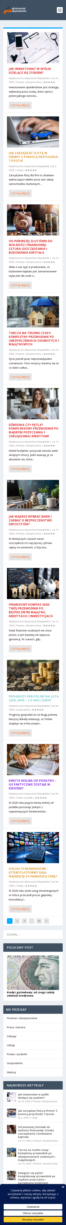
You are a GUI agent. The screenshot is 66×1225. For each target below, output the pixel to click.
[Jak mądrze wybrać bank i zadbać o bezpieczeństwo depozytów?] (33, 495)
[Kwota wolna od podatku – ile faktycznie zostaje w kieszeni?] (33, 759)
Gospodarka (23, 709)
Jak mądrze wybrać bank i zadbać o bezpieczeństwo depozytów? (30, 520)
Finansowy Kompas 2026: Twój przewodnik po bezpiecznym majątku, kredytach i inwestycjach (31, 610)
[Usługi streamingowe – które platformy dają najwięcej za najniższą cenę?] (33, 847)
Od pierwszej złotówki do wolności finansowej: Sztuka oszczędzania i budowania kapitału (30, 246)
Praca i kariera (16, 1027)
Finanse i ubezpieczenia (28, 82)
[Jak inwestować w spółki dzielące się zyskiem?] (33, 47)
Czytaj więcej (20, 105)
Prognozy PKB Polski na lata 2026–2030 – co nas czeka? (34, 698)
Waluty (11, 1072)
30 (39, 921)
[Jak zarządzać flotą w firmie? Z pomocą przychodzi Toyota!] (33, 132)
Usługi (19, 170)
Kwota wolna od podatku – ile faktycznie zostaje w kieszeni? (32, 784)
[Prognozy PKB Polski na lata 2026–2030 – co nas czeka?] (33, 675)
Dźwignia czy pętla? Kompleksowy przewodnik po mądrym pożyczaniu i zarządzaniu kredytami (33, 430)
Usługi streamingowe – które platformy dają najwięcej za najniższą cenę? (33, 872)
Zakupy (11, 1036)
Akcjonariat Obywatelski (36, 78)
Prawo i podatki (24, 797)
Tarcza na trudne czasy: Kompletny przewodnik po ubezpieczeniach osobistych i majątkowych (34, 338)
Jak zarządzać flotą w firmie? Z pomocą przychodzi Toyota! (33, 157)
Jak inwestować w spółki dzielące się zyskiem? (30, 71)
